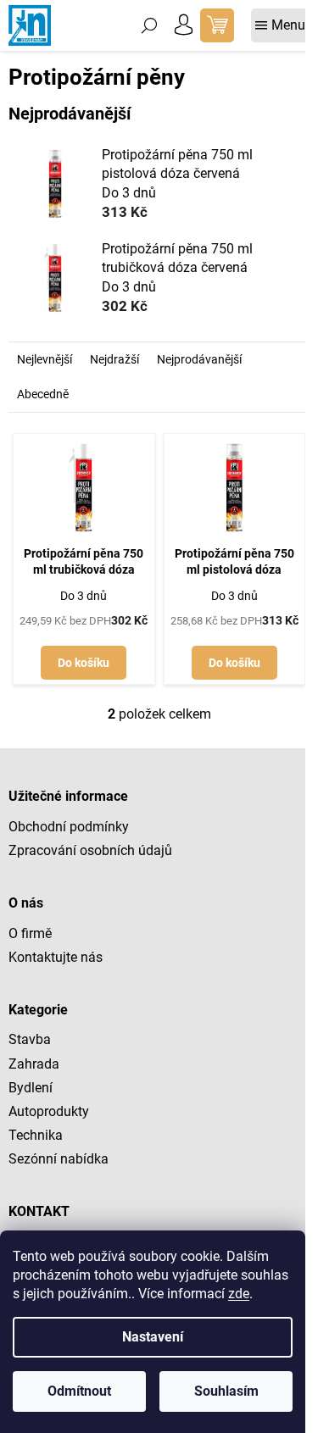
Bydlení (30, 1088)
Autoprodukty (48, 1111)
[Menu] (280, 25)
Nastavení (152, 1337)
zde (238, 1294)
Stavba (29, 1039)
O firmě (30, 933)
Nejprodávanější (199, 359)
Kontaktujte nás (55, 957)
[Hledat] (149, 25)
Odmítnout (79, 1391)
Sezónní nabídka (58, 1159)
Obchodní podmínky (68, 827)
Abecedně (43, 394)
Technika (35, 1135)
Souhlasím (226, 1391)
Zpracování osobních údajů (90, 850)
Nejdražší (114, 359)
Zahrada (33, 1064)
